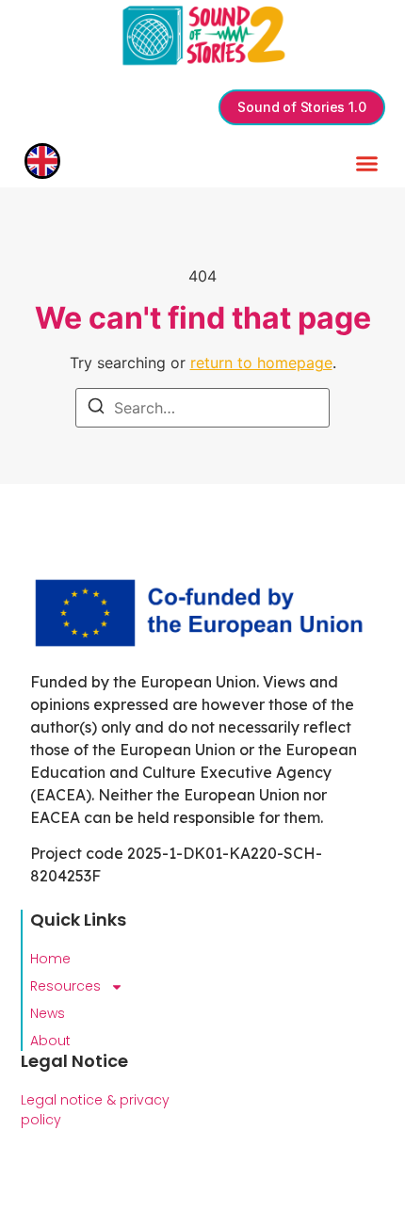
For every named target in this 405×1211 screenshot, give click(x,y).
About (50, 1040)
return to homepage (261, 362)
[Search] (96, 408)
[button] (367, 164)
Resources (65, 986)
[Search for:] (202, 408)
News (47, 1013)
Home (50, 958)
